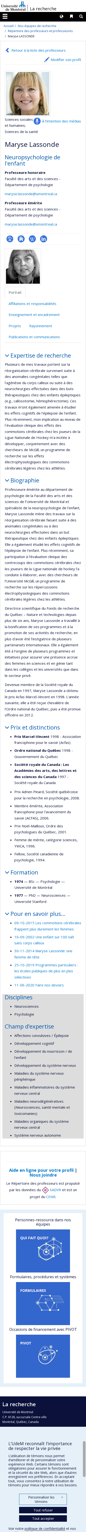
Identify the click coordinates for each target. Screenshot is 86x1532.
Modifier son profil (66, 59)
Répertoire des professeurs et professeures (40, 31)
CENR (50, 1196)
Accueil (9, 26)
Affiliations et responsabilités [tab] (32, 303)
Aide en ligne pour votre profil (41, 1170)
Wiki (32, 239)
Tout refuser (43, 1510)
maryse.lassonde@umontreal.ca (31, 193)
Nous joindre (43, 1175)
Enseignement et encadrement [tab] (34, 314)
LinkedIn (43, 239)
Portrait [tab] (15, 292)
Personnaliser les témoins (45, 1499)
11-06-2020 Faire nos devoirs (39, 985)
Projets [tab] (15, 325)
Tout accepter (43, 1518)
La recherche (43, 8)
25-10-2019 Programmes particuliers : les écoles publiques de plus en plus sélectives (46, 970)
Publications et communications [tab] (34, 336)
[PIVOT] (43, 1356)
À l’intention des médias (61, 121)
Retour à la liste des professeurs (38, 50)
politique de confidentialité (45, 1528)
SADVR (55, 1189)
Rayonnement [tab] (40, 325)
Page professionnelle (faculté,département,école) (10, 239)
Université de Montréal (13, 6)
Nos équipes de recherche (37, 26)
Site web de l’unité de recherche (21, 239)
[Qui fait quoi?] (43, 1250)
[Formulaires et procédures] (43, 1303)
